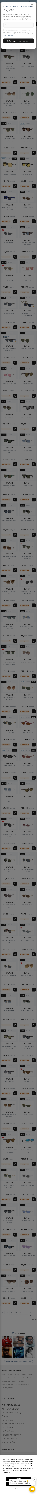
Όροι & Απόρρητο (8, 35)
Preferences (18, 1489)
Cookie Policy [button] (20, 1468)
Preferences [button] (7, 1472)
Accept (18, 1478)
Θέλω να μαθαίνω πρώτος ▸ (18, 41)
